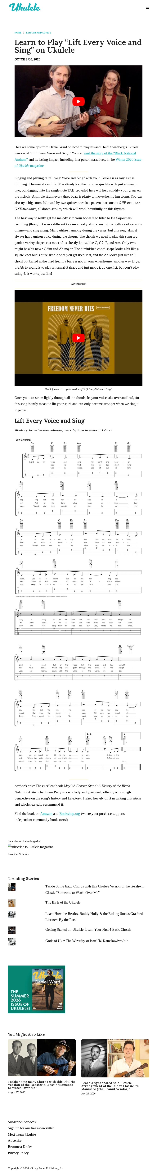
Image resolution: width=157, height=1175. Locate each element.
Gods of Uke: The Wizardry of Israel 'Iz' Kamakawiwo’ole (86, 941)
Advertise (14, 1140)
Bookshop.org (69, 814)
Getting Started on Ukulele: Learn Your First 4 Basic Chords (88, 929)
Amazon (46, 814)
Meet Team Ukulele (22, 1134)
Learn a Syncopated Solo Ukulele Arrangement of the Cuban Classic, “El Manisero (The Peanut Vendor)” (110, 1086)
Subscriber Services (21, 1122)
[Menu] (147, 7)
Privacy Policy (18, 1153)
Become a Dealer (20, 1147)
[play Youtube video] (78, 101)
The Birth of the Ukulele (62, 902)
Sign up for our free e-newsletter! (31, 1128)
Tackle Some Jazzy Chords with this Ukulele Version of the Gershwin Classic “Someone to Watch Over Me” (41, 1085)
